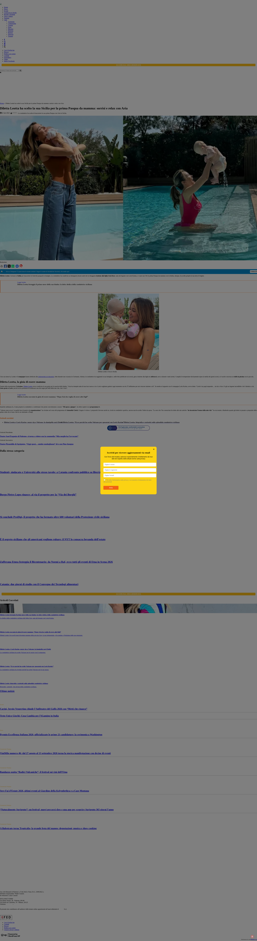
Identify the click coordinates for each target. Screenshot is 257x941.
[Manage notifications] (252, 936)
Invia (111, 488)
